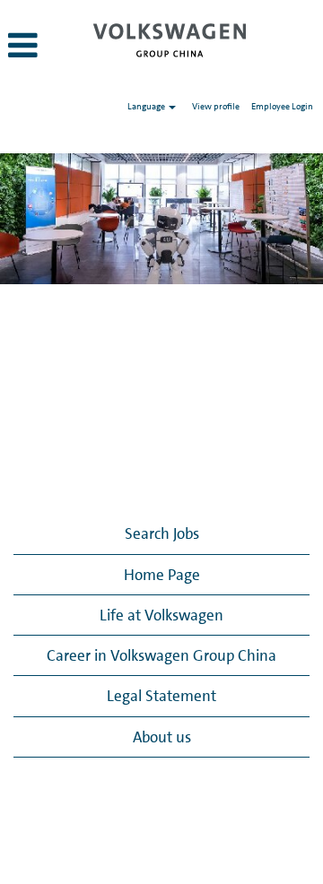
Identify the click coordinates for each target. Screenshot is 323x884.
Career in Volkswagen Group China (161, 655)
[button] (41, 47)
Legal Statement (161, 696)
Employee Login (282, 106)
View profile (216, 106)
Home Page (162, 575)
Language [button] (147, 106)
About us (162, 737)
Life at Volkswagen (161, 615)
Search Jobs (162, 533)
